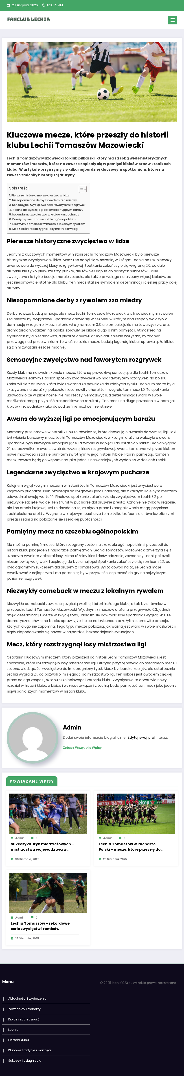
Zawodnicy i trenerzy (24, 1009)
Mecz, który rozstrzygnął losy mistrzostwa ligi (45, 229)
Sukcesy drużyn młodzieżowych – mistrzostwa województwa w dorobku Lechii (42, 846)
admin (72, 727)
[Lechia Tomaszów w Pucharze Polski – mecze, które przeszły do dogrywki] (136, 813)
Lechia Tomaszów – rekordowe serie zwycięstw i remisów (40, 926)
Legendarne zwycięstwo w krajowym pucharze (45, 214)
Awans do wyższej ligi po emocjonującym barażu (48, 210)
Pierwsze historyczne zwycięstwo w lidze (40, 195)
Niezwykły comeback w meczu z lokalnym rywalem (48, 224)
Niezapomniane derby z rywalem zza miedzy (44, 200)
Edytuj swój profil (142, 737)
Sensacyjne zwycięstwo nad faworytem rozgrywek (48, 205)
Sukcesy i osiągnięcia (24, 1060)
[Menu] (172, 20)
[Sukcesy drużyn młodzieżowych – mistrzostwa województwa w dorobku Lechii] (48, 813)
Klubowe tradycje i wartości (29, 1050)
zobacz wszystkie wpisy (82, 747)
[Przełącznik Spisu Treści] (80, 189)
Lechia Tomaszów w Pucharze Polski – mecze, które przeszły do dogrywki (130, 846)
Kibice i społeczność (24, 1019)
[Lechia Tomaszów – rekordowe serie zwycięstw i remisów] (48, 893)
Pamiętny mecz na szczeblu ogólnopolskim (44, 219)
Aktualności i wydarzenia (27, 998)
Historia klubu (18, 1040)
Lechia (13, 1029)
